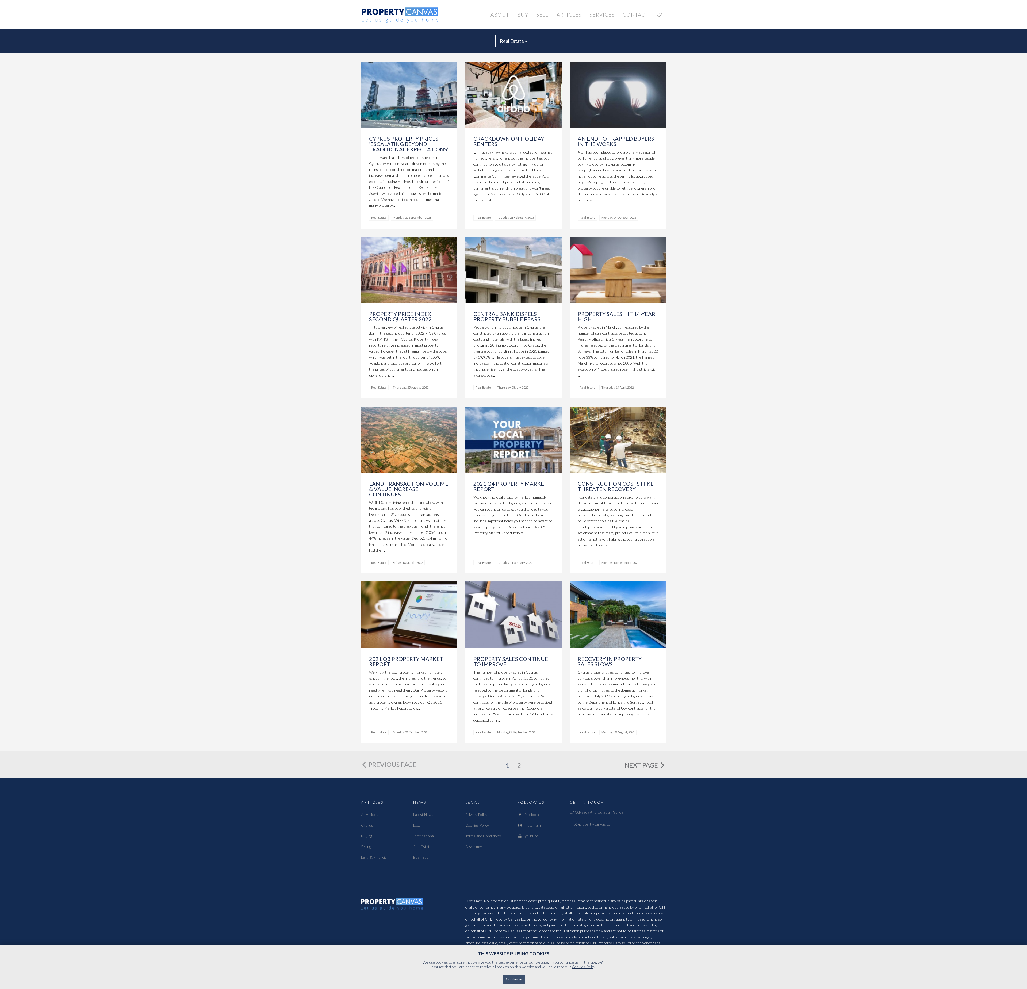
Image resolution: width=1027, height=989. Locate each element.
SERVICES (602, 14)
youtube (530, 836)
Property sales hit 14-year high (616, 316)
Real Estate (512, 41)
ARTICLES (569, 14)
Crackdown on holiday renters (508, 141)
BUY (522, 14)
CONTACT (636, 14)
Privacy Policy (476, 814)
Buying (366, 836)
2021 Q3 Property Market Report (406, 661)
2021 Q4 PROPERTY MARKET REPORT (510, 486)
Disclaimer (473, 846)
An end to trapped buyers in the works (616, 141)
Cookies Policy (477, 825)
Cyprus (367, 825)
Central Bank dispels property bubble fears (507, 316)
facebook (530, 814)
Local (417, 825)
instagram (531, 825)
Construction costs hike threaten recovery (616, 486)
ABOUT (499, 14)
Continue (514, 979)
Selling (366, 846)
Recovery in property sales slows (610, 661)
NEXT (641, 765)
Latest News (423, 814)
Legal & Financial (374, 857)
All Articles (369, 814)
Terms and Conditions (483, 836)
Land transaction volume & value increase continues (408, 488)
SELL (542, 14)
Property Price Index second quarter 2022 (400, 316)
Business (420, 857)
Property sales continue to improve (510, 661)
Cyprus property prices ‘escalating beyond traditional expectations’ (409, 143)
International (424, 836)
